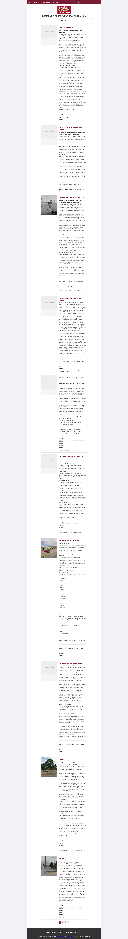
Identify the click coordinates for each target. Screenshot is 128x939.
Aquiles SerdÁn (65, 19)
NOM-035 (85, 2)
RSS (74, 934)
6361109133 (61, 749)
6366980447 (61, 528)
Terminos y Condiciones (60, 936)
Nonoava (76, 19)
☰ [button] (29, 2)
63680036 (61, 445)
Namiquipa (47, 19)
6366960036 (61, 846)
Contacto (97, 2)
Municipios (66, 2)
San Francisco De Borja (85, 19)
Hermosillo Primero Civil (74, 932)
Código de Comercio (58, 932)
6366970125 (61, 912)
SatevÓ (71, 19)
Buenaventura (72, 2)
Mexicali (41, 19)
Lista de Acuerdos (49, 932)
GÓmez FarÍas (35, 19)
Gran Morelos (58, 19)
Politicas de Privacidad (70, 936)
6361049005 (61, 653)
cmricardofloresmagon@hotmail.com (66, 286)
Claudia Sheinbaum (91, 2)
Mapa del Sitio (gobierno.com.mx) (82, 934)
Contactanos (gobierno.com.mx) (66, 934)
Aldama (52, 19)
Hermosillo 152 (66, 932)
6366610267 (61, 366)
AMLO (81, 932)
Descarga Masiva (78, 2)
